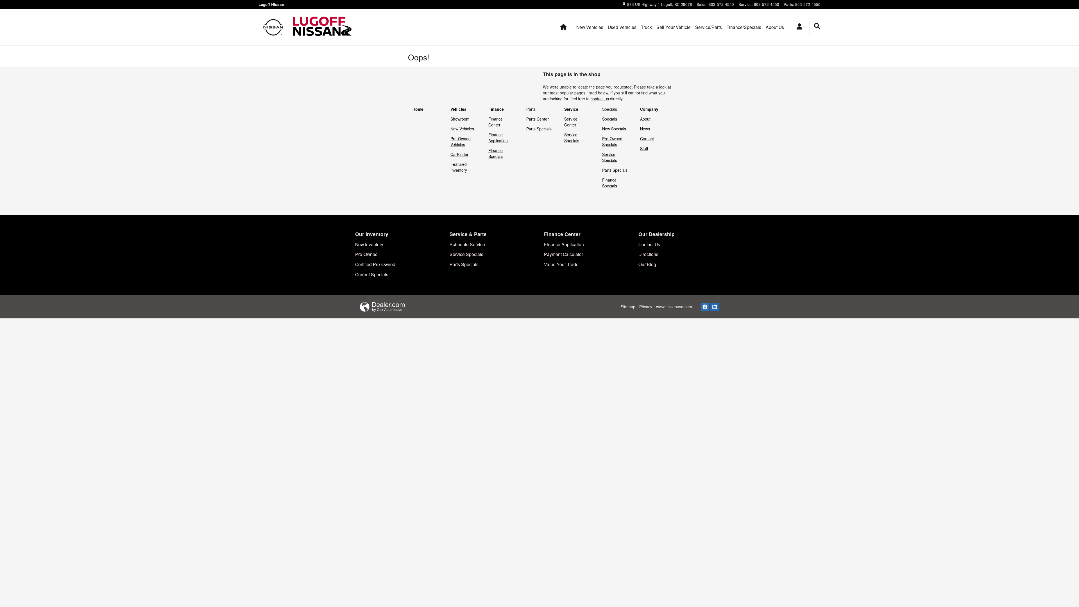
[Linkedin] (714, 307)
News (645, 129)
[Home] (273, 27)
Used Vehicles (622, 27)
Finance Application (498, 137)
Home (417, 109)
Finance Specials (495, 153)
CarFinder (459, 154)
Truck (646, 27)
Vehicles (458, 109)
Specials (609, 119)
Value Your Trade (561, 264)
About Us (775, 27)
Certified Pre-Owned (375, 264)
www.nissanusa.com (674, 306)
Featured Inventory (458, 167)
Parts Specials (539, 129)
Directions (648, 254)
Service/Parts (708, 27)
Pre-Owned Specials (612, 141)
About (645, 119)
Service (571, 109)
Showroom (460, 119)
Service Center (570, 122)
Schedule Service (467, 244)
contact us (600, 98)
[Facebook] (705, 307)
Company (649, 109)
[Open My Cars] (798, 27)
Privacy (645, 306)
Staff (644, 148)
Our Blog (647, 264)
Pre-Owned (366, 254)
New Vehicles (589, 27)
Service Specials (571, 137)
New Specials (614, 129)
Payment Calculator (563, 254)
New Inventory (369, 244)
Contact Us (649, 244)
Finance (496, 109)
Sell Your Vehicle (673, 27)
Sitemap (628, 306)
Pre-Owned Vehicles (460, 141)
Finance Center (495, 122)
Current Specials (371, 274)
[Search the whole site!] (817, 26)
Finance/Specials (743, 27)
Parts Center (537, 119)
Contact (647, 138)
